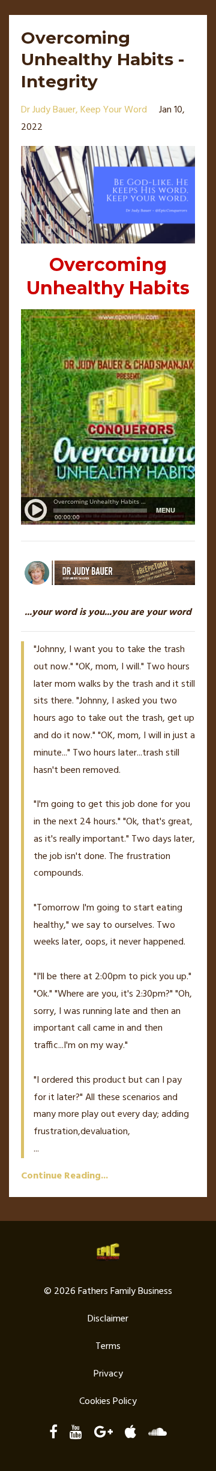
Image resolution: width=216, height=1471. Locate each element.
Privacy (108, 1374)
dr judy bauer (48, 110)
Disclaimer (108, 1319)
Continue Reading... (64, 1176)
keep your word (113, 110)
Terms (108, 1346)
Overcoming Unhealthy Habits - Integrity (102, 60)
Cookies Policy (108, 1401)
